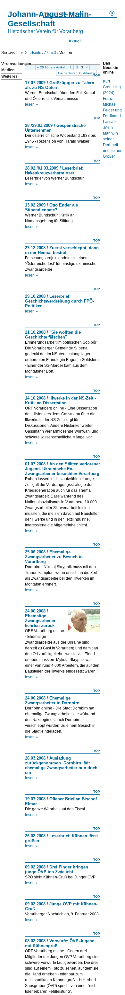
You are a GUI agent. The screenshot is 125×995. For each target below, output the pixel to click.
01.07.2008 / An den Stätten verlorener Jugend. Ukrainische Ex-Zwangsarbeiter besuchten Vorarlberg (62, 469)
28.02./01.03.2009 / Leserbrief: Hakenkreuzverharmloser (54, 170)
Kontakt (103, 52)
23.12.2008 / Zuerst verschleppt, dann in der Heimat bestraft (62, 250)
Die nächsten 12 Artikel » (76, 73)
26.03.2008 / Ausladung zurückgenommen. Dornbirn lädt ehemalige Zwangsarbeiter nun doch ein (61, 765)
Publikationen (20, 52)
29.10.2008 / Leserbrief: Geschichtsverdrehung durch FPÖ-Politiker (59, 301)
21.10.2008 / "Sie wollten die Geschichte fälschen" (53, 334)
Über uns (47, 41)
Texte (99, 41)
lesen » (31, 104)
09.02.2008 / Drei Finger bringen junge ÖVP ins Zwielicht (56, 869)
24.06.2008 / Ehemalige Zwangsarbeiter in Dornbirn (52, 700)
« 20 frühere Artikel (51, 67)
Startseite (17, 41)
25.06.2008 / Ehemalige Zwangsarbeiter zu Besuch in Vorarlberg (54, 557)
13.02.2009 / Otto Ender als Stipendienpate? (51, 207)
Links (78, 52)
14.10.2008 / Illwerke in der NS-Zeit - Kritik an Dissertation (60, 400)
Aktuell (75, 41)
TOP (96, 75)
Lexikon (53, 52)
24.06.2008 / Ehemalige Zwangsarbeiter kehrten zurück (40, 618)
